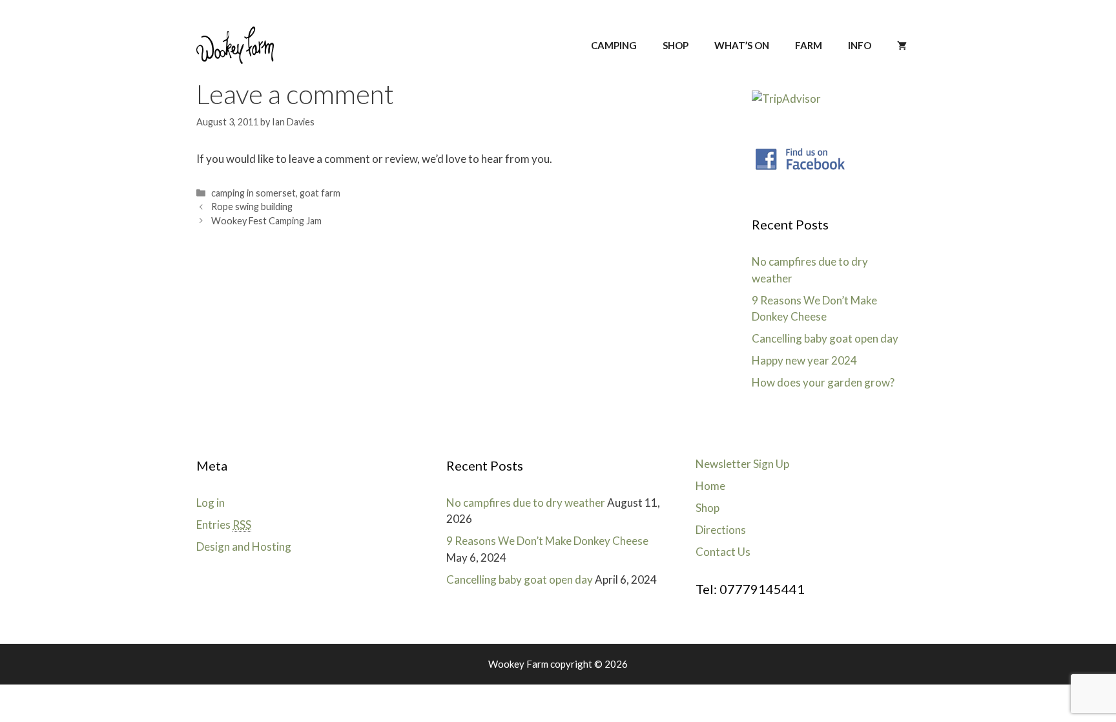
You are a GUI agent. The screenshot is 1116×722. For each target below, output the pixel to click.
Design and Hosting (243, 546)
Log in (210, 502)
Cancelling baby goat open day (825, 338)
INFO (859, 45)
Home (710, 486)
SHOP (675, 45)
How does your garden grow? (823, 382)
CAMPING (614, 45)
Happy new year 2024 (804, 360)
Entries (223, 524)
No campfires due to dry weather (525, 502)
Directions (721, 529)
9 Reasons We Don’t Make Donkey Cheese (547, 540)
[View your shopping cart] (902, 45)
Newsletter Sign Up (742, 464)
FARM (808, 45)
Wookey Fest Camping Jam (266, 220)
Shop (707, 508)
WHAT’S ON (741, 45)
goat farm (320, 192)
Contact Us (723, 551)
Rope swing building (252, 206)
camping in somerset (253, 192)
